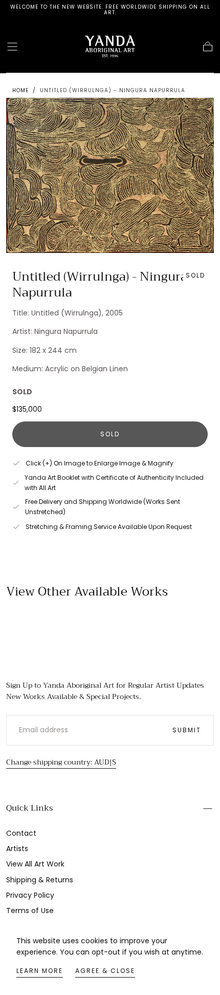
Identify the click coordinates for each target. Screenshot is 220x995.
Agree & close (105, 970)
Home (20, 90)
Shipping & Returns (39, 880)
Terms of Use (30, 910)
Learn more (39, 970)
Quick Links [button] (29, 808)
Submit (186, 730)
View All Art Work (35, 864)
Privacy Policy (30, 895)
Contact (21, 833)
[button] (12, 46)
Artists (17, 848)
